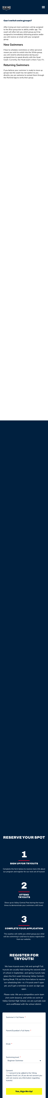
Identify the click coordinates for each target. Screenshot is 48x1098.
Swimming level (13, 1057)
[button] (43, 7)
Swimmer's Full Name (15, 1017)
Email (8, 1044)
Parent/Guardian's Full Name (18, 1030)
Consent (9, 1070)
